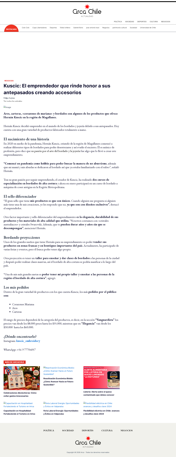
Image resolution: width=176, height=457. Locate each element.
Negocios (105, 28)
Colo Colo (25, 28)
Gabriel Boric (78, 28)
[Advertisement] (88, 55)
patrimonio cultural (120, 28)
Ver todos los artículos (13, 101)
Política (48, 430)
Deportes (53, 28)
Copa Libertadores (39, 28)
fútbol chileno (65, 28)
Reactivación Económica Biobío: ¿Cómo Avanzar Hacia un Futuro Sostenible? (58, 381)
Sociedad (133, 28)
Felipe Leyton (9, 98)
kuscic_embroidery (28, 341)
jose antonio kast (92, 28)
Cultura (107, 430)
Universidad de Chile (148, 28)
